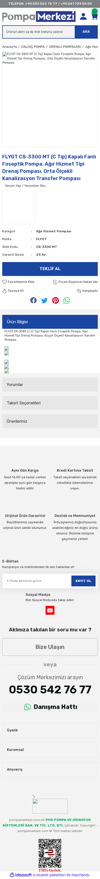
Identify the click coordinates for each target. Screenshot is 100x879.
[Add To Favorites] (18, 282)
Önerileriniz (17, 421)
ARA (86, 31)
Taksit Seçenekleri (24, 402)
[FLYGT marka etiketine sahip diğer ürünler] (19, 207)
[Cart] (94, 16)
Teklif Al (50, 268)
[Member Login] (83, 16)
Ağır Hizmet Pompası (53, 231)
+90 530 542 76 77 (41, 4)
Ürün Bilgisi (17, 321)
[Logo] (39, 16)
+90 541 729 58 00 (76, 4)
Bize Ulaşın (50, 647)
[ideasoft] (21, 875)
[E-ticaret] (49, 875)
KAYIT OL (83, 581)
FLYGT (41, 239)
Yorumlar (15, 384)
